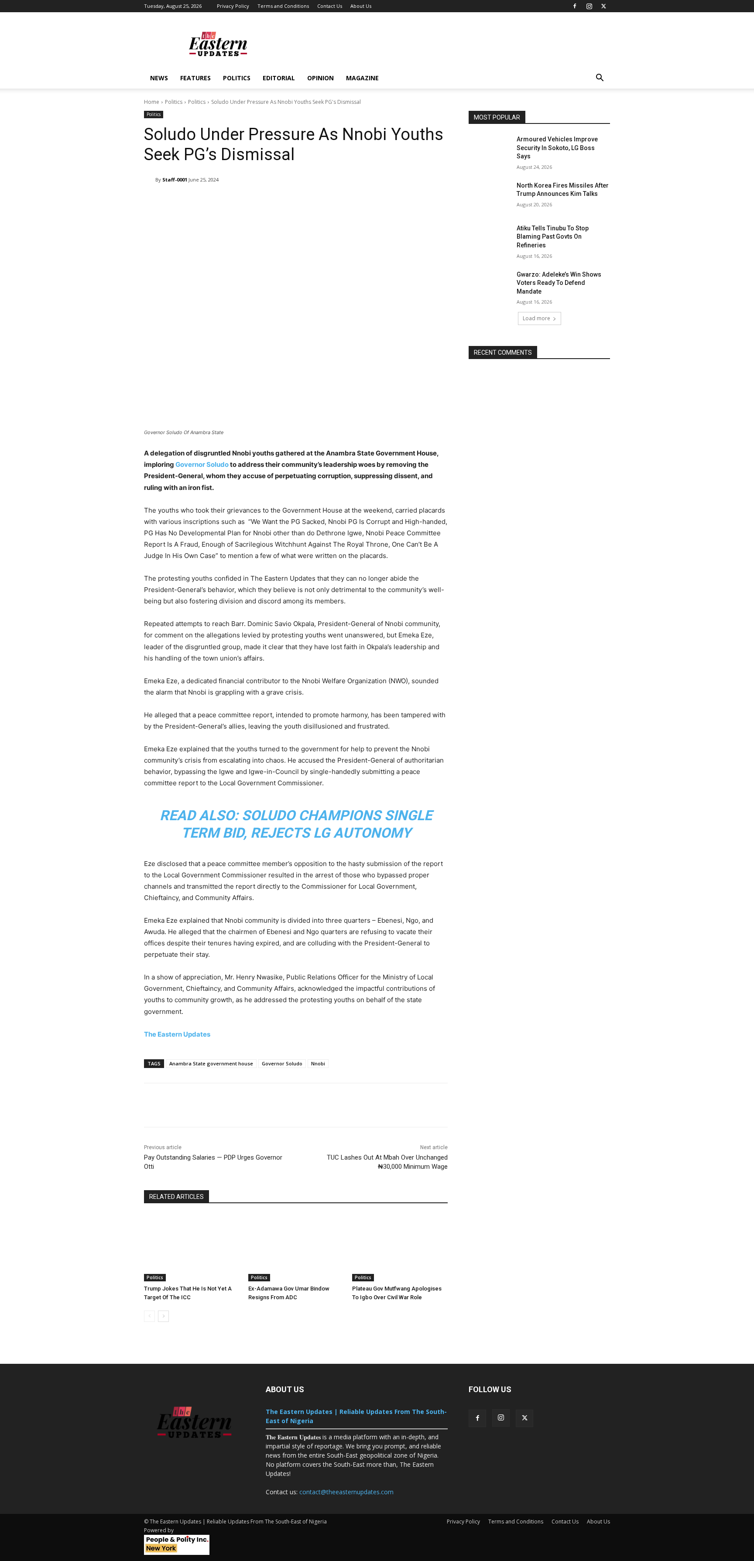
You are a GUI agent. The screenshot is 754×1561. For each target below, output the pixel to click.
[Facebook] (574, 6)
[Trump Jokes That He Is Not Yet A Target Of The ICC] (192, 1248)
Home (151, 102)
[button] (599, 79)
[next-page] (163, 1316)
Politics (236, 78)
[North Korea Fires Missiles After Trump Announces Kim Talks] (490, 196)
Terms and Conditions (283, 6)
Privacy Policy (233, 6)
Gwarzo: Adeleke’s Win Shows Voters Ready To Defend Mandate (559, 283)
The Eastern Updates (177, 1034)
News (159, 78)
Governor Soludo (202, 464)
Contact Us (329, 6)
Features (195, 78)
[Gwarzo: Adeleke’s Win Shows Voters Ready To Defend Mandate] (490, 285)
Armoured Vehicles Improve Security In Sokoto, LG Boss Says (557, 148)
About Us (360, 6)
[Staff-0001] (149, 179)
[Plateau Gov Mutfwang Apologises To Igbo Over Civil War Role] (400, 1248)
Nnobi (318, 1063)
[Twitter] (603, 6)
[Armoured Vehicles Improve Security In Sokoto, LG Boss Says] (490, 150)
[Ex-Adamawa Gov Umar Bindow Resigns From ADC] (296, 1248)
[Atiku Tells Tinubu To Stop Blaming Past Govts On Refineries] (490, 239)
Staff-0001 (174, 179)
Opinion (320, 78)
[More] (419, 202)
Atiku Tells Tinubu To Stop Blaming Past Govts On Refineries (553, 237)
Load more (536, 318)
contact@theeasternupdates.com (346, 1492)
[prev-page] (149, 1316)
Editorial (279, 78)
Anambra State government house (211, 1063)
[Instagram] (589, 6)
